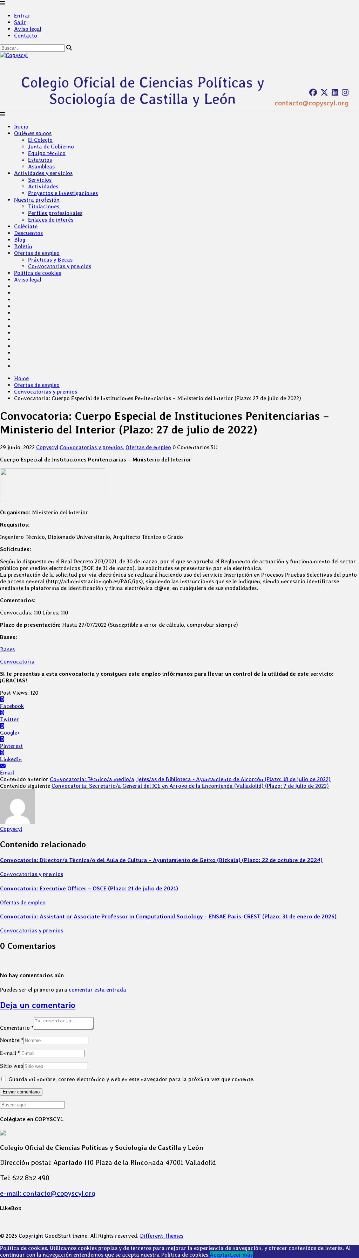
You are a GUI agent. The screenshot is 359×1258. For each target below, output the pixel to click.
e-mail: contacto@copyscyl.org (47, 1193)
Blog (19, 239)
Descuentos (28, 233)
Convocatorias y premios (59, 266)
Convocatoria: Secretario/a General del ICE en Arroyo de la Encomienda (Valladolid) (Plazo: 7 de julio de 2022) (190, 786)
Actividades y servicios (43, 173)
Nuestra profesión (37, 199)
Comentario (17, 1027)
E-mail (10, 1053)
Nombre (11, 1040)
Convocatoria (17, 661)
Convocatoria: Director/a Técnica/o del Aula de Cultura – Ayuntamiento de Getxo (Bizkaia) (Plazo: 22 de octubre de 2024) (161, 860)
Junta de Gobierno (51, 146)
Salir (20, 22)
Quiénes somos (33, 133)
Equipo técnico (47, 153)
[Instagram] (345, 92)
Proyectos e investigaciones (63, 193)
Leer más (241, 1254)
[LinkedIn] (335, 92)
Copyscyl (47, 447)
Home (21, 378)
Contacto (25, 35)
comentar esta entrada (97, 989)
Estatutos (40, 160)
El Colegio (40, 140)
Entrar (22, 15)
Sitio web (11, 1066)
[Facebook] (313, 92)
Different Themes (161, 1235)
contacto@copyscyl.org (311, 103)
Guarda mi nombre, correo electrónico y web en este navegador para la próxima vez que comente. (131, 1079)
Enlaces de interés (50, 219)
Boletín (23, 246)
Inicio (21, 126)
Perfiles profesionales (55, 213)
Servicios (40, 179)
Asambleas (41, 166)
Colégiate (26, 226)
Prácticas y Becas (50, 259)
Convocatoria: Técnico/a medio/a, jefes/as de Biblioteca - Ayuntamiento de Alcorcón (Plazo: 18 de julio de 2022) (190, 779)
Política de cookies (37, 273)
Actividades (43, 186)
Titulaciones (43, 206)
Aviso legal (27, 29)
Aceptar (220, 1254)
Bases (7, 649)
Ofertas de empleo (37, 253)
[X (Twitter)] (324, 92)
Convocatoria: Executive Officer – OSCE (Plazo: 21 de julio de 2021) (89, 888)
